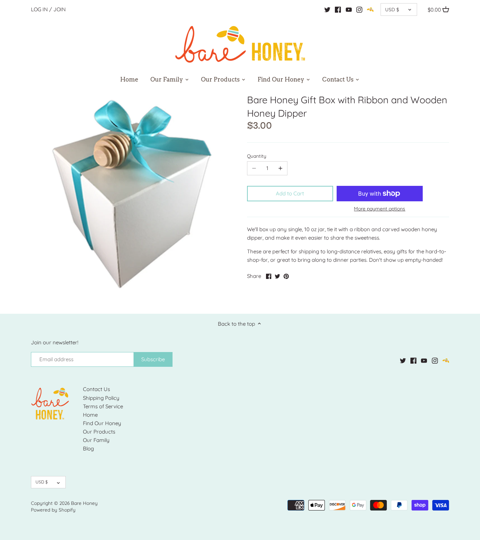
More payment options (379, 209)
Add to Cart (290, 193)
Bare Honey (84, 503)
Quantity (256, 156)
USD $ (392, 9)
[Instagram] (359, 9)
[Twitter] (327, 9)
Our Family (96, 440)
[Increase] (280, 168)
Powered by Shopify (53, 510)
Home (90, 414)
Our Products (99, 431)
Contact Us (96, 389)
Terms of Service (103, 406)
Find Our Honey (102, 423)
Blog (88, 448)
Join (59, 9)
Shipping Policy (101, 398)
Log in (39, 9)
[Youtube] (349, 9)
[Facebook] (338, 9)
